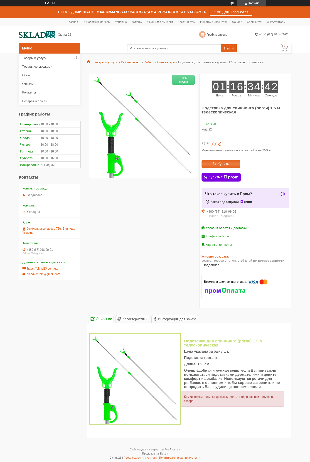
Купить (223, 164)
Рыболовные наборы (96, 22)
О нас (26, 75)
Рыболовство (130, 62)
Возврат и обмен (34, 101)
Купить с (216, 177)
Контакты (29, 92)
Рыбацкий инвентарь (213, 22)
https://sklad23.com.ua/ (42, 268)
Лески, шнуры (186, 22)
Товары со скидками (37, 66)
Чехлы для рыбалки (160, 22)
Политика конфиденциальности (179, 457)
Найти (229, 48)
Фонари (237, 22)
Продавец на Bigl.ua (155, 453)
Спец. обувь (254, 22)
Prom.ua (175, 449)
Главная (72, 22)
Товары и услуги (105, 62)
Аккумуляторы (276, 22)
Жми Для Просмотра (230, 12)
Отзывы (28, 84)
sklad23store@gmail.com (43, 274)
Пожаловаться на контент (140, 457)
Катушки (137, 22)
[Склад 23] (37, 34)
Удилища (121, 22)
